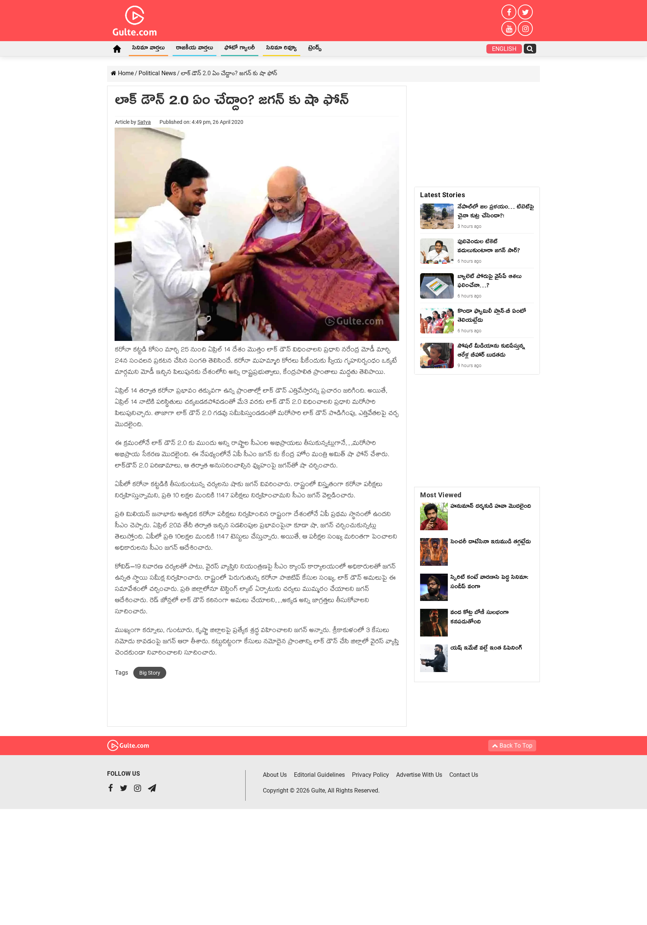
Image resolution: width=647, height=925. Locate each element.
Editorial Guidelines (319, 774)
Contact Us (463, 774)
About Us (275, 774)
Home (117, 48)
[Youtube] (508, 28)
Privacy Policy (370, 774)
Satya (144, 122)
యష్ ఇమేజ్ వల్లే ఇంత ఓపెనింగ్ (488, 649)
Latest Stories (442, 195)
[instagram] (525, 28)
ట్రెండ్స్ (315, 49)
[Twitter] (525, 11)
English (504, 48)
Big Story (149, 673)
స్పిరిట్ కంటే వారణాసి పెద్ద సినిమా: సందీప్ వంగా (489, 583)
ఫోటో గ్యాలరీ (239, 49)
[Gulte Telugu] (135, 19)
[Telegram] (152, 789)
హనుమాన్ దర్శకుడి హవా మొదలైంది (490, 507)
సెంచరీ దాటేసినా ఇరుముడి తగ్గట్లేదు (490, 547)
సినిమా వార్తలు (148, 49)
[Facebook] (508, 11)
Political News (157, 73)
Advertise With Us (419, 774)
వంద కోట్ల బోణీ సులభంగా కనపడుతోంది (479, 618)
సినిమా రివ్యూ (281, 49)
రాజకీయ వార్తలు (194, 49)
